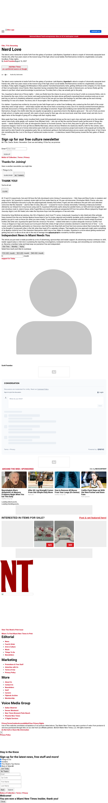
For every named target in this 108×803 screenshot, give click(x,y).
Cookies (15, 723)
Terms (20, 157)
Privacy (27, 157)
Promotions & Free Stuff (14, 664)
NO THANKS (19, 175)
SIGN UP (7, 154)
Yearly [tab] (22, 247)
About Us (8, 682)
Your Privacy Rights (36, 723)
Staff (7, 690)
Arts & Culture (10, 647)
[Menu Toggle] (3, 31)
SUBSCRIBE (8, 175)
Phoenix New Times (12, 716)
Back (2, 790)
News (7, 642)
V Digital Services (11, 718)
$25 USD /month (23, 253)
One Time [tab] (5, 247)
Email (4, 149)
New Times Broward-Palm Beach (17, 713)
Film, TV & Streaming (10, 46)
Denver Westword (11, 710)
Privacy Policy (10, 673)
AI (28, 723)
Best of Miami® (8, 766)
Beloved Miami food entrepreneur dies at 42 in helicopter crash (54, 36)
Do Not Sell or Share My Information (15, 730)
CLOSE (4, 191)
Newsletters (9, 655)
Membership (10, 698)
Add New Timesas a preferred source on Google (14, 68)
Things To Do (10, 652)
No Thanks (5, 771)
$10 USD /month (8, 253)
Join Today (5, 769)
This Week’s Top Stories (11, 764)
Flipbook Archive (11, 695)
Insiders (5, 762)
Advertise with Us (11, 667)
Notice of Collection (9, 157)
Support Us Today (8, 259)
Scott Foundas (9, 61)
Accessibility (23, 723)
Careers (8, 693)
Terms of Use (10, 670)
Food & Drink (10, 644)
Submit (10, 790)
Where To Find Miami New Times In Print (17, 634)
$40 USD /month (37, 253)
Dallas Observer (11, 708)
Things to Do (6, 760)
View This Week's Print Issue (12, 630)
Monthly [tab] (15, 247)
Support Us (96, 31)
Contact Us (9, 685)
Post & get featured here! (92, 517)
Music (7, 650)
